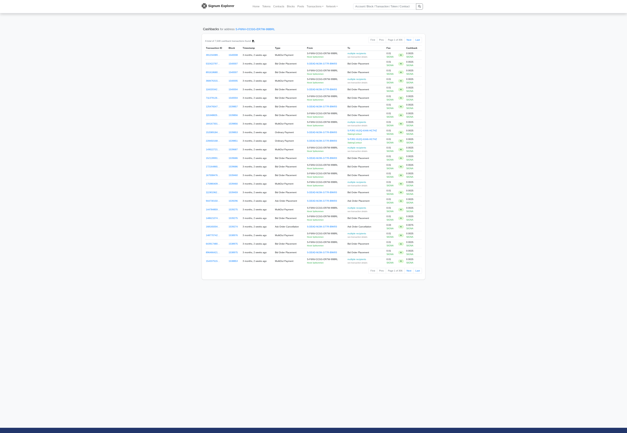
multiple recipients (356, 53)
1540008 (233, 55)
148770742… (213, 235)
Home (256, 6)
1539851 (233, 140)
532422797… (213, 63)
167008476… (213, 175)
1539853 (233, 132)
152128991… (213, 158)
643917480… (213, 243)
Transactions (314, 6)
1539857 (233, 106)
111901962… (212, 192)
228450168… (213, 140)
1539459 (233, 192)
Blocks (291, 6)
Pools (300, 6)
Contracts (278, 6)
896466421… (213, 252)
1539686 (233, 158)
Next (409, 40)
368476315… (213, 80)
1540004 (233, 89)
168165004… (213, 226)
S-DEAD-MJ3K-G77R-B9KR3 (322, 63)
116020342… (213, 89)
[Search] (419, 6)
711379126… (213, 98)
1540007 (233, 63)
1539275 (233, 209)
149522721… (213, 149)
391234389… (213, 55)
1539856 (233, 115)
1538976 (233, 235)
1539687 (233, 149)
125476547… (213, 106)
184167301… (213, 123)
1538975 (233, 243)
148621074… (213, 218)
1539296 (233, 201)
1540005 (233, 80)
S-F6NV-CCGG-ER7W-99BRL (255, 29)
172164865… (213, 166)
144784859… (213, 209)
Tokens (266, 6)
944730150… (213, 201)
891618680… (213, 72)
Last (417, 40)
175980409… (213, 183)
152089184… (213, 132)
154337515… (213, 261)
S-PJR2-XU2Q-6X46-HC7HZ (362, 130)
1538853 (233, 261)
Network (331, 6)
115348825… (213, 115)
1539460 (233, 175)
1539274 (233, 226)
